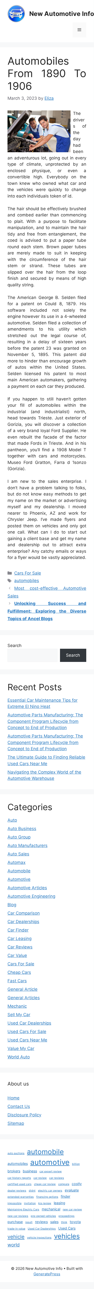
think (64, 1222)
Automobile (19, 870)
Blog (12, 904)
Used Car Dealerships (29, 1023)
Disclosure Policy (24, 1114)
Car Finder (18, 930)
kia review (44, 1203)
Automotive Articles (27, 887)
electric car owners (50, 1190)
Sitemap (16, 1123)
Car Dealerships (23, 921)
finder (65, 1196)
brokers (14, 1171)
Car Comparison (24, 913)
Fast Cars (17, 980)
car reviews (56, 1178)
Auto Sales (18, 853)
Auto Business (22, 828)
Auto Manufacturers (28, 845)
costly (77, 1184)
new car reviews (18, 1216)
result (28, 1222)
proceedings (66, 1216)
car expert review (51, 1171)
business (30, 1171)
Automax (17, 862)
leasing (59, 1203)
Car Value (17, 955)
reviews (41, 1222)
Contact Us (19, 1106)
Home (14, 1097)
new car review (72, 1209)
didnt (32, 1190)
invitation (30, 1203)
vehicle (16, 1237)
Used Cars (67, 1228)
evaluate (72, 1190)
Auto (12, 820)
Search (15, 645)
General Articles (24, 997)
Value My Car (21, 1048)
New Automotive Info (61, 13)
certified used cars (20, 1184)
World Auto (19, 1056)
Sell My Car (19, 1014)
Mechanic (17, 1006)
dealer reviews (17, 1190)
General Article (23, 989)
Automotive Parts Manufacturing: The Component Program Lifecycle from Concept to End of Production (45, 721)
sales (54, 1222)
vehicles (67, 1236)
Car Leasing (20, 938)
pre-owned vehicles (43, 1216)
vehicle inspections (39, 1237)
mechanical (51, 1209)
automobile (45, 1151)
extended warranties (21, 1196)
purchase (15, 1222)
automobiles (26, 580)
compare (63, 1184)
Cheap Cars (19, 972)
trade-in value (16, 1228)
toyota (75, 1222)
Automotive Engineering (31, 896)
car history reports (19, 1178)
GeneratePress (47, 1274)
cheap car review (45, 1184)
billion (76, 1164)
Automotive (19, 879)
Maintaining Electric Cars (23, 1209)
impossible (15, 1203)
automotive (50, 1162)
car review (40, 1178)
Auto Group (19, 837)
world (14, 1245)
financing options (47, 1196)
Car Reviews (20, 946)
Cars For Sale (27, 573)
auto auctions (16, 1153)
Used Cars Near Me (27, 1040)
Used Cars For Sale (27, 1031)
